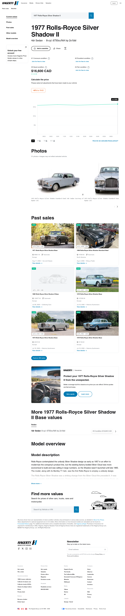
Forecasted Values (23, 524)
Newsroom (90, 579)
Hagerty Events (68, 569)
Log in (114, 3)
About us (89, 571)
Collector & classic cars (24, 581)
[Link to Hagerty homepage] (27, 543)
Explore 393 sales (39, 358)
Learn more (85, 394)
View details (36, 263)
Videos (66, 589)
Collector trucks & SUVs (24, 584)
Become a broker (22, 599)
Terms (89, 597)
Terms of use (102, 608)
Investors (90, 584)
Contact (89, 582)
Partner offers (45, 574)
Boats (19, 589)
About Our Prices (98, 520)
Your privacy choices (70, 608)
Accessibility (81, 608)
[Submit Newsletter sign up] (104, 549)
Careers (89, 576)
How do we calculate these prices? (105, 141)
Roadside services (46, 586)
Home (89, 569)
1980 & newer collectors (24, 579)
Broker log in (21, 601)
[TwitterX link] (23, 549)
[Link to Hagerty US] (19, 608)
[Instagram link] (27, 549)
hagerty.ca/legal (81, 524)
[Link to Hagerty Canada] (22, 608)
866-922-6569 (44, 589)
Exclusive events (45, 579)
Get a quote (70, 394)
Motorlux (66, 579)
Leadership (90, 574)
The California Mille (69, 574)
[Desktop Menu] (120, 3)
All (65, 594)
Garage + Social (68, 601)
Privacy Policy (99, 554)
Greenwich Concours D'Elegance (73, 576)
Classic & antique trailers (25, 586)
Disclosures (89, 608)
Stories (66, 591)
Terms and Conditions (73, 556)
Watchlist (13, 8)
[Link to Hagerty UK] (26, 608)
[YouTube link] (30, 549)
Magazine (43, 576)
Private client (21, 591)
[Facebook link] (19, 549)
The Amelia (67, 571)
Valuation (43, 571)
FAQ (88, 591)
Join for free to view (38, 61)
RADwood (67, 582)
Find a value (5, 8)
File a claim (21, 571)
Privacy (89, 594)
